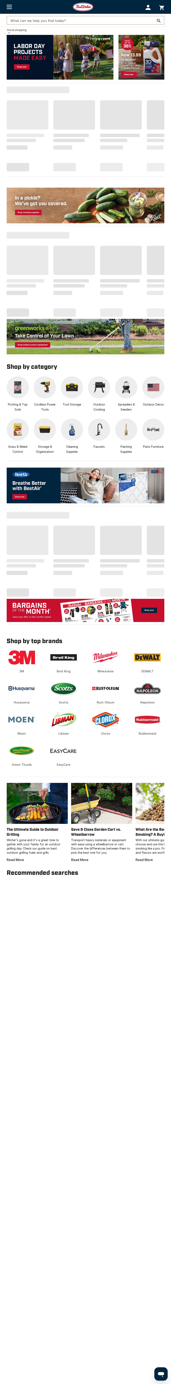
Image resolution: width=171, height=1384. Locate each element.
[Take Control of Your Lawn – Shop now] (85, 336)
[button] (148, 7)
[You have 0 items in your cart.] (161, 7)
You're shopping (16, 30)
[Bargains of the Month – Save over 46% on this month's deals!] (85, 610)
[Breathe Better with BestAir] (85, 485)
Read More (15, 860)
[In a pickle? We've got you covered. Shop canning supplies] (85, 205)
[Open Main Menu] (9, 7)
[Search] (159, 21)
